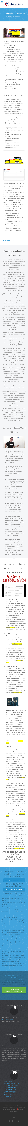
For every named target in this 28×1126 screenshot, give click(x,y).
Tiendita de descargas (10, 1091)
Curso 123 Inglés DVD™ (11, 1089)
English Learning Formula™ (11, 1083)
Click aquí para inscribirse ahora (14, 990)
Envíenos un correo (7, 1019)
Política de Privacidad (10, 1095)
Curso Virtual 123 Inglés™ (11, 1085)
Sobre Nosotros (8, 1081)
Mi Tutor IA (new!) (9, 240)
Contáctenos (7, 1096)
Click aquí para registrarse (13, 880)
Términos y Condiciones (10, 1093)
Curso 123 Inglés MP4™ (10, 1087)
